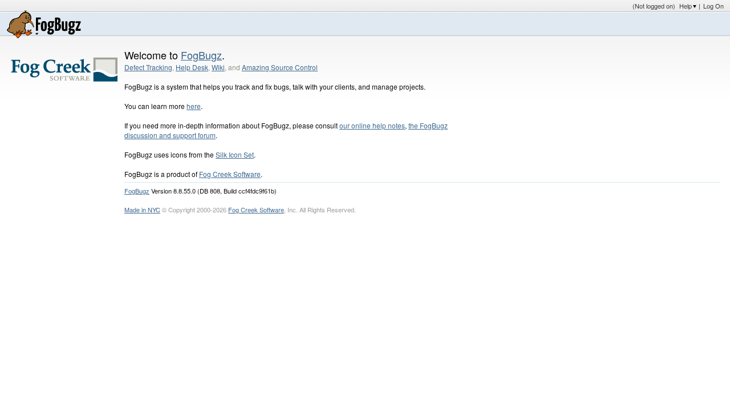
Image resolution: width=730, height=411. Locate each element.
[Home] (44, 24)
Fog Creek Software (230, 174)
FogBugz (201, 54)
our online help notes (372, 125)
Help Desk (192, 67)
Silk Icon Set (235, 154)
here (193, 106)
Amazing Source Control (280, 67)
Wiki (218, 67)
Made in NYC (142, 209)
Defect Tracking (148, 67)
